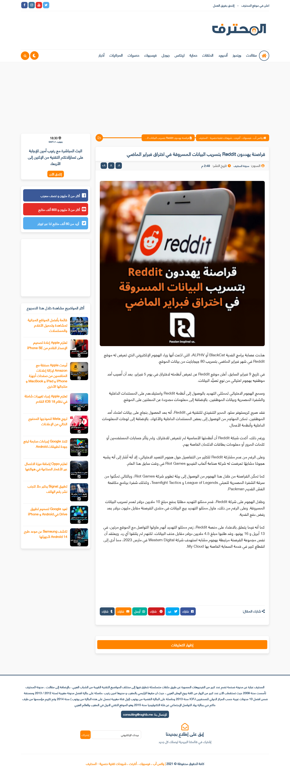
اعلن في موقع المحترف (255, 5)
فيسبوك (150, 55)
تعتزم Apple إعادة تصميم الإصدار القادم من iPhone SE (47, 344)
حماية (193, 55)
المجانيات (116, 55)
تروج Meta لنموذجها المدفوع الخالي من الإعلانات (47, 421)
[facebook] (24, 5)
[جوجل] (68, 5)
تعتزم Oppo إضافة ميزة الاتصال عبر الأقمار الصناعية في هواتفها (46, 466)
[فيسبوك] (75, 5)
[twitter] (46, 5)
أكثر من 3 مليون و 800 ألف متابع (59, 209)
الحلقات (207, 55)
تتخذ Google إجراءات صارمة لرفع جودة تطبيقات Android (45, 443)
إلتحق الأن (55, 174)
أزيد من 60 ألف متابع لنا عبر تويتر (59, 223)
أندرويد (223, 55)
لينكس (179, 55)
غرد (170, 611)
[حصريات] (82, 5)
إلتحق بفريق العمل (223, 5)
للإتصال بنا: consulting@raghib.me (145, 714)
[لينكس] (60, 5)
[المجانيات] (89, 5)
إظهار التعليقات (182, 645)
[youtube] (39, 5)
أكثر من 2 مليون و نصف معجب (60, 195)
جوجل (166, 55)
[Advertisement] (145, 95)
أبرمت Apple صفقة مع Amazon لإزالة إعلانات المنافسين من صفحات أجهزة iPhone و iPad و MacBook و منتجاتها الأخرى (46, 375)
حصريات (133, 55)
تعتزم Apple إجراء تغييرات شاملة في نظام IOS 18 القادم (46, 398)
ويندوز (237, 55)
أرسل (137, 611)
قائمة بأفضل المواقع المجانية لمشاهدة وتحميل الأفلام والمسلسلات (47, 325)
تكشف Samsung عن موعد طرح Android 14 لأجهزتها (45, 533)
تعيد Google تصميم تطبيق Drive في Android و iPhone (47, 511)
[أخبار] (96, 5)
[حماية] (53, 5)
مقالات (251, 55)
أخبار (101, 55)
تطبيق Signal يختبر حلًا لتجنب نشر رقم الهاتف (47, 488)
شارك (185, 611)
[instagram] (31, 5)
